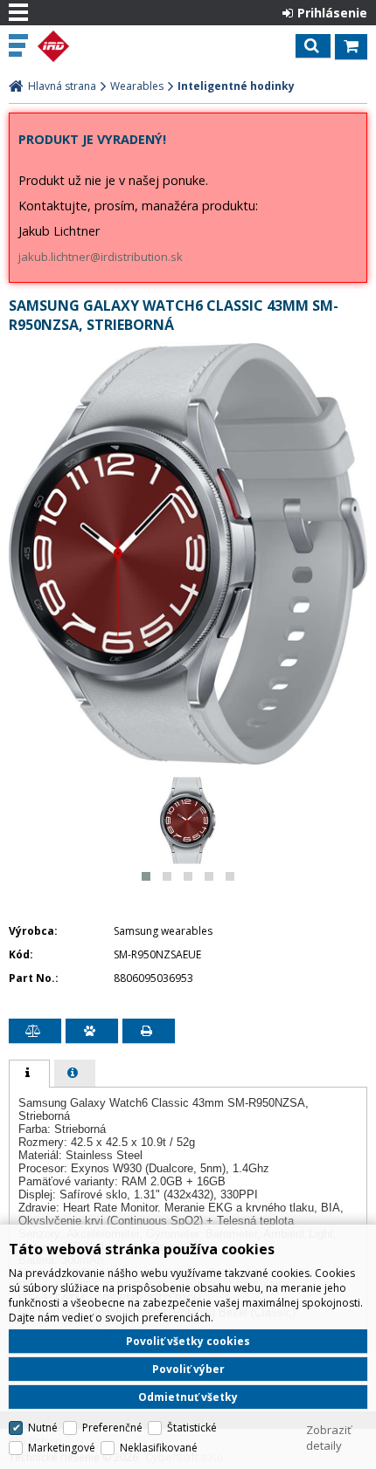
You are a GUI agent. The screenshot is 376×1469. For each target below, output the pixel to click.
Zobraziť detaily (329, 1437)
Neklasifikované (159, 1447)
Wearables (137, 86)
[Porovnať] (35, 1031)
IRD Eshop (89, 46)
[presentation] (29, 1074)
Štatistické (192, 1427)
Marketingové (61, 1447)
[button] (146, 876)
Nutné (43, 1427)
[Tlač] (148, 1031)
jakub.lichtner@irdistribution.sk (100, 256)
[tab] (29, 1074)
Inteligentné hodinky (236, 86)
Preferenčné (112, 1427)
